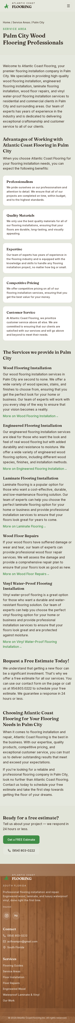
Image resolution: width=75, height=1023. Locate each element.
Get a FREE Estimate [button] (21, 839)
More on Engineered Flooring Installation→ (35, 469)
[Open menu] (68, 5)
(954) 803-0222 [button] (23, 850)
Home (6, 22)
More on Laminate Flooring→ (24, 526)
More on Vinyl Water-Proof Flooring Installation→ (30, 644)
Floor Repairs (11, 983)
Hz (16, 915)
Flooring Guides (13, 965)
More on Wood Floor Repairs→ (26, 574)
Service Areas (21, 22)
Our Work (9, 1000)
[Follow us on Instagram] (6, 915)
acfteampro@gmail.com (22, 941)
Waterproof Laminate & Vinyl (21, 994)
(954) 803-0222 (17, 935)
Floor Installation (13, 977)
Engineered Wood (14, 988)
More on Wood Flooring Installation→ (31, 416)
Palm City (38, 22)
